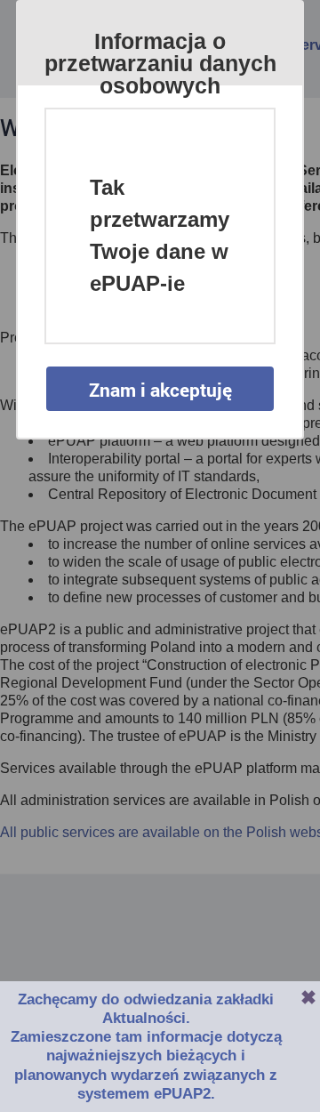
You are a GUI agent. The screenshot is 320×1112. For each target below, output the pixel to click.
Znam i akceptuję (160, 389)
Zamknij (308, 997)
